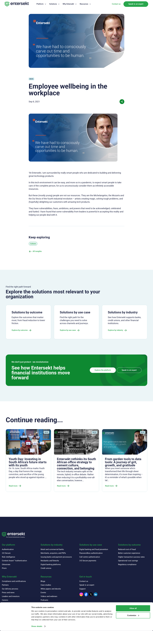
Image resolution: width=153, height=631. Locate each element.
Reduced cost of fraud (127, 549)
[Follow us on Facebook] (86, 594)
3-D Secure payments (87, 561)
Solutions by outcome (129, 544)
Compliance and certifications (14, 581)
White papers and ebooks (51, 589)
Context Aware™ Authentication (14, 561)
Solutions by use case (90, 544)
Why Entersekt (68, 4)
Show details (36, 626)
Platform (40, 4)
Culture (33, 244)
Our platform (8, 544)
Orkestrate (6, 564)
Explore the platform (103, 370)
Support (82, 589)
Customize (131, 615)
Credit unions (46, 568)
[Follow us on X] (91, 594)
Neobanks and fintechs (50, 561)
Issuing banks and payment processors (56, 557)
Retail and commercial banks (52, 549)
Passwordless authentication (91, 553)
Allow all (133, 608)
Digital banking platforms (51, 564)
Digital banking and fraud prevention (93, 549)
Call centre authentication (89, 557)
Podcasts (44, 600)
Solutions (53, 4)
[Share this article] (122, 101)
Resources (84, 4)
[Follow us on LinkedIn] (96, 594)
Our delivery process (10, 589)
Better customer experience (129, 553)
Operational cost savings (128, 561)
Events (43, 592)
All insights (37, 251)
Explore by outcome (20, 330)
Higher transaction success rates (131, 557)
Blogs (43, 581)
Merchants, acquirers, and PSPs (53, 553)
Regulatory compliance (127, 564)
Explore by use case (68, 330)
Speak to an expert (135, 4)
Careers (5, 600)
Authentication (8, 549)
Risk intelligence (8, 557)
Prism (4, 568)
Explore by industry (115, 330)
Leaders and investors (10, 596)
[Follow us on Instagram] (81, 594)
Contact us (116, 4)
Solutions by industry (51, 544)
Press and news (8, 592)
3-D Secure (6, 553)
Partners (5, 585)
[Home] (17, 4)
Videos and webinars (49, 596)
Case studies (46, 585)
